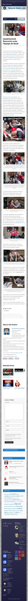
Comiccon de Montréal (9, 68)
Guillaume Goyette (11, 45)
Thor (14, 512)
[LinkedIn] (9, 523)
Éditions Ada (9, 514)
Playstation (14, 508)
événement (15, 514)
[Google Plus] (7, 523)
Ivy (17, 316)
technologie (10, 512)
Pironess (17, 317)
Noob (14, 57)
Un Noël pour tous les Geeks (22, 527)
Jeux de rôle (17, 501)
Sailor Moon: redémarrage (22, 535)
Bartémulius (5, 315)
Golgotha (15, 316)
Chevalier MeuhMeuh (12, 315)
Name (7, 421)
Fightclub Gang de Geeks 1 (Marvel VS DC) (8, 388)
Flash (14, 500)
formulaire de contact (12, 356)
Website (7, 430)
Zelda (5, 514)
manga (10, 504)
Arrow (12, 494)
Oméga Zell (12, 317)
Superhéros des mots (19, 372)
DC (22, 496)
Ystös (4, 318)
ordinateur (9, 508)
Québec (19, 508)
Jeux (13, 501)
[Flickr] (5, 523)
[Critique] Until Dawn (10, 585)
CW (20, 496)
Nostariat (8, 317)
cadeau (17, 494)
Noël (5, 508)
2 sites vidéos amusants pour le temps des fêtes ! (20, 388)
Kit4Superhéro (18, 222)
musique (14, 506)
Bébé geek (10, 555)
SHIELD (13, 510)
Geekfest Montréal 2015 (11, 54)
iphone (10, 501)
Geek (12, 46)
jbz (15, 472)
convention (12, 496)
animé (5, 494)
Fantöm (18, 315)
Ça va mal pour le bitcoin (10, 563)
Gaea (22, 315)
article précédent (17, 51)
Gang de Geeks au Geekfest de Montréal (8, 377)
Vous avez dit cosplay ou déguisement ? (20, 543)
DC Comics (7, 498)
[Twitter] (5, 526)
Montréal (21, 316)
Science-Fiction (8, 510)
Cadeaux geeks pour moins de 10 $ (16, 466)
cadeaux (6, 496)
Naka (15, 467)
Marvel (17, 503)
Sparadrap (11, 115)
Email (7, 425)
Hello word (11, 471)
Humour (6, 501)
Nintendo (19, 506)
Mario (13, 504)
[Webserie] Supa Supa (13, 482)
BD (15, 494)
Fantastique (6, 500)
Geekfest (5, 316)
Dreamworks (16, 498)
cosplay (17, 496)
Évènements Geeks (6, 46)
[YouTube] (7, 526)
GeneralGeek (14, 97)
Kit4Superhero (6, 98)
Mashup (6, 506)
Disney (12, 498)
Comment (7, 402)
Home (7, 1)
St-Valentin (17, 510)
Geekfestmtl (9, 316)
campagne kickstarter (14, 71)
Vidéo (17, 512)
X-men (20, 512)
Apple (8, 494)
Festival (11, 500)
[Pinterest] (11, 523)
